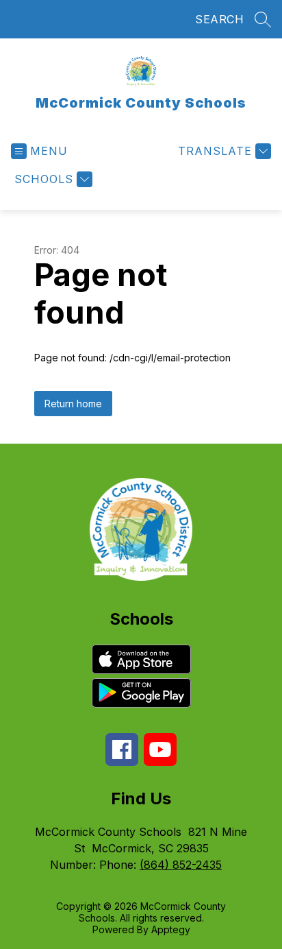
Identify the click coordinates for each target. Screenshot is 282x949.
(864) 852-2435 (181, 865)
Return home (73, 403)
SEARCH (219, 19)
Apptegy (170, 929)
